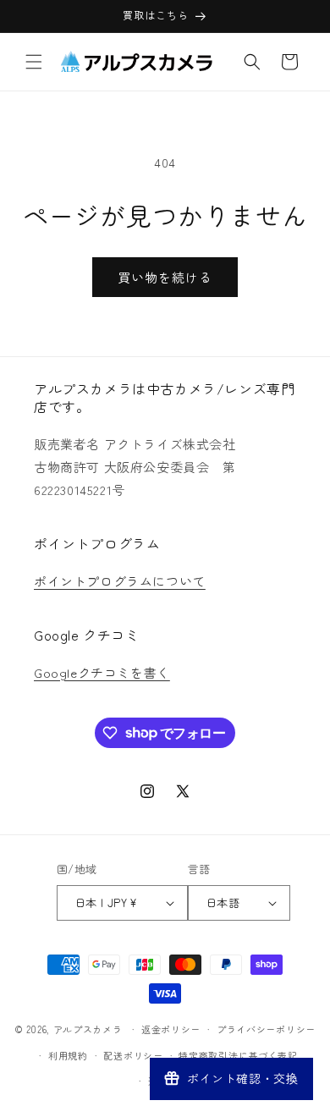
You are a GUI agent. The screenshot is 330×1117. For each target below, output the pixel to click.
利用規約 (68, 1055)
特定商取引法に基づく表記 (238, 1055)
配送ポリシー (132, 1055)
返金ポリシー (171, 1029)
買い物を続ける (165, 277)
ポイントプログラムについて (120, 581)
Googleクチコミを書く (102, 672)
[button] (33, 61)
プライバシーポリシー (266, 1029)
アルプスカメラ (88, 1029)
